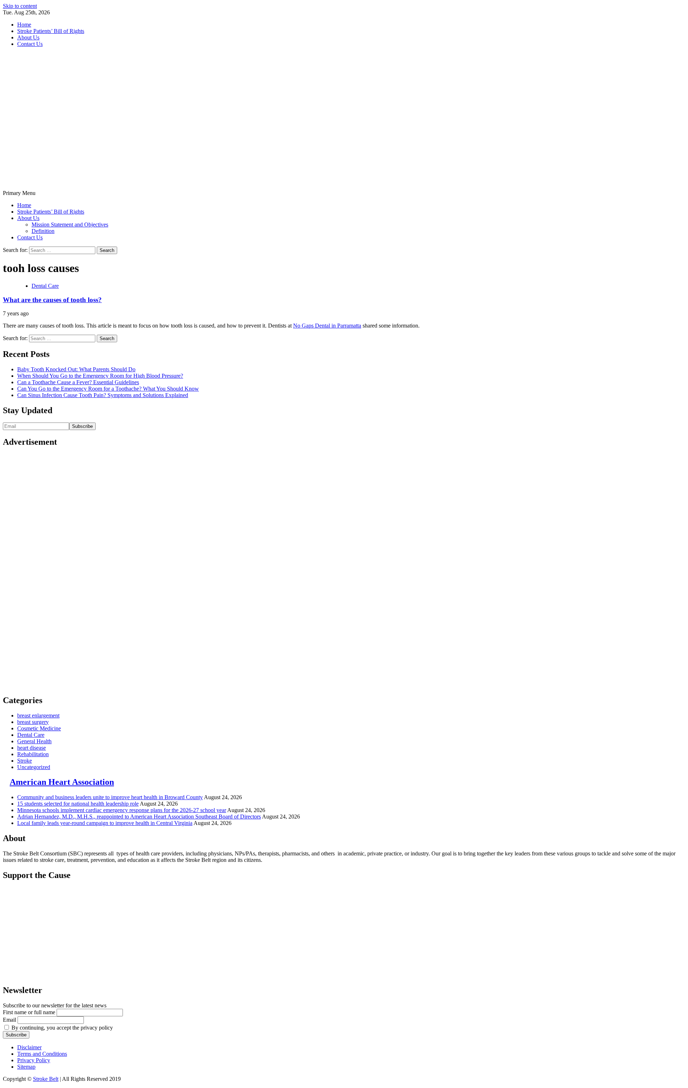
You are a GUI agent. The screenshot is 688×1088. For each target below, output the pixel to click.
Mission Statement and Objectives (70, 224)
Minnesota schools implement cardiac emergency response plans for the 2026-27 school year (121, 810)
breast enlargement (38, 715)
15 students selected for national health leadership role (78, 804)
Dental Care (45, 286)
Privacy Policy (33, 1060)
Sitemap (26, 1067)
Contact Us (30, 44)
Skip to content (20, 6)
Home (24, 25)
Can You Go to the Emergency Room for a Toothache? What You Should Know (108, 389)
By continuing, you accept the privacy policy (61, 1028)
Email (9, 1020)
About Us (28, 37)
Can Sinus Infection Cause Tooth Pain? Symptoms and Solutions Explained (102, 395)
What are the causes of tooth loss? (52, 300)
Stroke (24, 761)
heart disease (31, 748)
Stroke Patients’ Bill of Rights (50, 31)
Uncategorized (33, 767)
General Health (34, 741)
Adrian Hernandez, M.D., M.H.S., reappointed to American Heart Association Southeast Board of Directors (139, 816)
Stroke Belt (45, 1079)
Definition (43, 231)
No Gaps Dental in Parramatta (327, 326)
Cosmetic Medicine (39, 728)
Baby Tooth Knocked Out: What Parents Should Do (76, 369)
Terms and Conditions (42, 1054)
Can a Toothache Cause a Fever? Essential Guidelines (78, 382)
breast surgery (33, 722)
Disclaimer (29, 1047)
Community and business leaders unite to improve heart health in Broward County (110, 797)
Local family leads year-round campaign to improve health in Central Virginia (104, 823)
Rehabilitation (33, 754)
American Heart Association (62, 782)
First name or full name (29, 1012)
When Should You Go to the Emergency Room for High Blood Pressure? (100, 376)
